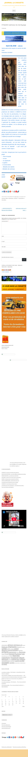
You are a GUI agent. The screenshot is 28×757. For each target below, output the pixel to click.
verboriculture (22, 662)
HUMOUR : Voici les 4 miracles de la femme (10, 472)
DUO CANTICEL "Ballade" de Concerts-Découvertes (12, 675)
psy (18, 659)
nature (21, 657)
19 (2, 703)
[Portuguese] (9, 270)
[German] (10, 270)
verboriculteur (17, 662)
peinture (5, 659)
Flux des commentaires (6, 726)
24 (19, 703)
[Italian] (7, 270)
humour (18, 654)
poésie (13, 659)
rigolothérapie (6, 661)
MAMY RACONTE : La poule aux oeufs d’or (10, 475)
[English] (6, 270)
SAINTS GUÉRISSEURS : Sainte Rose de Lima (10, 480)
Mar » (23, 706)
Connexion (4, 723)
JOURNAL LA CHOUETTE (14, 3)
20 (5, 703)
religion (22, 659)
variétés (12, 663)
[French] (5, 270)
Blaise (7, 198)
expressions (12, 652)
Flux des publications (6, 725)
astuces (24, 645)
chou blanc (4, 199)
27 (5, 704)
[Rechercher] (24, 259)
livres (11, 656)
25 (23, 703)
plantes (10, 659)
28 (9, 704)
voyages (4, 664)
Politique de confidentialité (7, 747)
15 (12, 701)
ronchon (12, 661)
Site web (4, 246)
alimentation (4, 645)
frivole (6, 654)
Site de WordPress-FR (6, 728)
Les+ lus (7, 655)
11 (23, 699)
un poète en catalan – (6, 672)
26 (2, 704)
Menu (14, 10)
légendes (16, 655)
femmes (22, 652)
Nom (3, 236)
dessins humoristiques (10, 650)
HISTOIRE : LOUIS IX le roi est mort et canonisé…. (11, 477)
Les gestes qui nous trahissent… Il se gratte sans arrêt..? (13, 485)
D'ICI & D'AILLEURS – (6, 685)
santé (17, 661)
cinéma (23, 647)
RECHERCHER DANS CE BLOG (7, 257)
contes (4, 648)
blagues (4, 647)
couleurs (12, 648)
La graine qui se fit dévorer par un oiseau (10, 482)
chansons (12, 646)
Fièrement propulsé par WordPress (19, 747)
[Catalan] (2, 270)
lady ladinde (4, 655)
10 (19, 699)
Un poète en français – (6, 682)
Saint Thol (16, 196)
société (21, 661)
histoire (12, 654)
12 (2, 701)
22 (12, 703)
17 (19, 701)
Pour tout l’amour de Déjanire (8, 487)
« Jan (2, 706)
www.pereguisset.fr (5, 347)
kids (23, 654)
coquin (8, 648)
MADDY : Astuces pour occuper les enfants (10, 479)
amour (10, 645)
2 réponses (4, 28)
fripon (3, 654)
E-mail (3, 241)
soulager (15, 198)
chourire (19, 647)
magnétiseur (10, 198)
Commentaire (5, 221)
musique (14, 657)
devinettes (20, 650)
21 (9, 703)
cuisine (16, 649)
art (21, 645)
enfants (5, 652)
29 (12, 704)
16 (16, 701)
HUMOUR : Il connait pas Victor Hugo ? (9, 483)
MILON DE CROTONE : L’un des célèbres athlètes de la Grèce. (14, 474)
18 (23, 701)
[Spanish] (3, 270)
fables (18, 652)
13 (5, 701)
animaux (3, 198)
